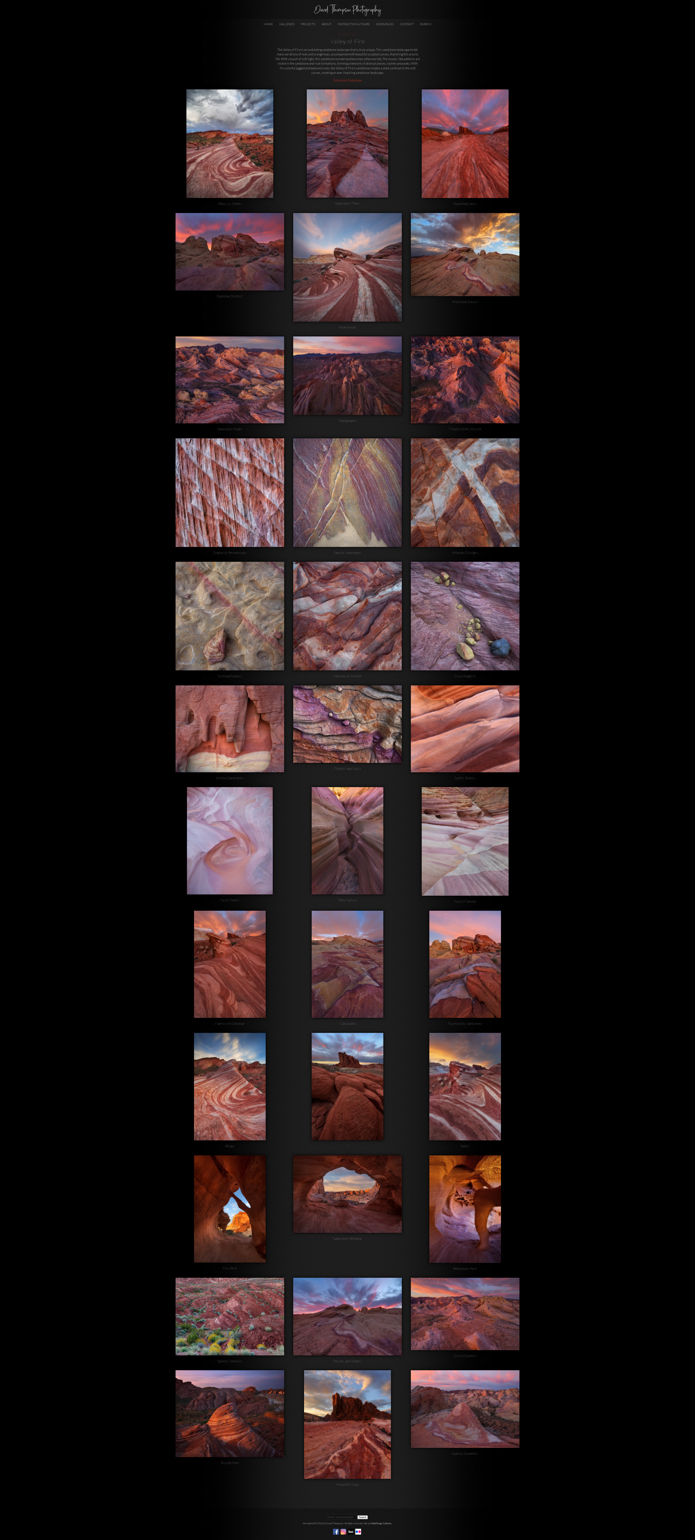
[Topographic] (347, 412)
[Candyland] (347, 1015)
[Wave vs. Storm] (229, 196)
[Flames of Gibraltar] (230, 1015)
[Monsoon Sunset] (465, 294)
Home (268, 24)
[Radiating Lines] (465, 196)
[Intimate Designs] (465, 544)
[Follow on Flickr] (358, 1531)
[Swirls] (465, 1138)
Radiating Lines (465, 204)
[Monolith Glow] (347, 1476)
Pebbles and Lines (347, 768)
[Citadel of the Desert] (465, 421)
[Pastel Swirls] (230, 892)
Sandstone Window (347, 1238)
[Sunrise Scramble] (465, 1445)
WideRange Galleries (381, 1523)
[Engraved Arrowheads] (230, 544)
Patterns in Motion (347, 676)
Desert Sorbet (465, 1356)
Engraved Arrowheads (229, 553)
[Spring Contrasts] (230, 1353)
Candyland (347, 1023)
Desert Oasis (347, 34)
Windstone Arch (465, 1269)
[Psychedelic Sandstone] (465, 1015)
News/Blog (385, 24)
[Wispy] (230, 1138)
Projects (308, 24)
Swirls (465, 1146)
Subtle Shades (465, 778)
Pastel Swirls (230, 900)
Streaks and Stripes (347, 1361)
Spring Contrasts (229, 1361)
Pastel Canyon (465, 901)
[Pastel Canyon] (465, 893)
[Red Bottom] (230, 1455)
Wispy (230, 1146)
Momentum (347, 327)
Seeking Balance (230, 676)
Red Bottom (230, 1463)
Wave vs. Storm (229, 204)
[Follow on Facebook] (336, 1531)
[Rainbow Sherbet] (230, 288)
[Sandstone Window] (347, 1231)
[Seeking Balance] (230, 668)
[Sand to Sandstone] (347, 544)
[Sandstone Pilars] (347, 195)
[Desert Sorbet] (465, 1348)
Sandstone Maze (230, 429)
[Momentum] (347, 319)
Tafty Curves (347, 900)
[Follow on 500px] (351, 1531)
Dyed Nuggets (465, 676)
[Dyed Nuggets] (465, 668)
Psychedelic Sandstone (465, 1023)
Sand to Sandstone (347, 553)
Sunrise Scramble (465, 1453)
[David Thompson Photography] (347, 15)
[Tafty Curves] (347, 892)
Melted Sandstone (230, 778)
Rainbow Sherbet (230, 296)
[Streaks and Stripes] (347, 1353)
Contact (407, 24)
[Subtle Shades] (465, 770)
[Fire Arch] (230, 1260)
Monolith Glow (347, 1484)
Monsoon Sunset (465, 302)
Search (425, 24)
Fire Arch (230, 1268)
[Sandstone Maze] (230, 421)
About (326, 24)
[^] (347, 1138)
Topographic (347, 421)
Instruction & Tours (354, 24)
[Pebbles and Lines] (347, 760)
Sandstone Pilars (347, 203)
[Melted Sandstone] (230, 770)
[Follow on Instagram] (343, 1531)
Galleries (286, 24)
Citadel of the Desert (465, 429)
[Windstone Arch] (465, 1260)
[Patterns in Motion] (347, 668)
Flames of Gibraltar (230, 1023)
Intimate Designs (465, 553)
